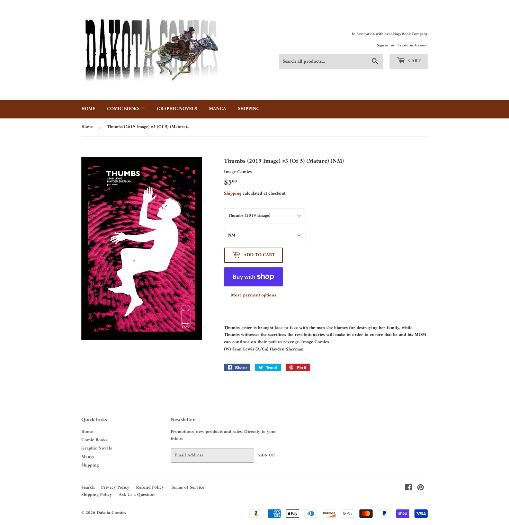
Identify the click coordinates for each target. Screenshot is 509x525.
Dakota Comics (111, 513)
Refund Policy (150, 487)
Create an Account (413, 45)
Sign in (382, 45)
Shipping (249, 109)
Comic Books (124, 109)
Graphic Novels (177, 109)
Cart (414, 60)
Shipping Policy (96, 495)
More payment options (253, 295)
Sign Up (266, 455)
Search (88, 487)
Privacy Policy (115, 487)
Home (88, 109)
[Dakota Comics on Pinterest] (420, 489)
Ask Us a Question (137, 495)
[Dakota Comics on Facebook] (408, 489)
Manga (217, 109)
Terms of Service (187, 487)
